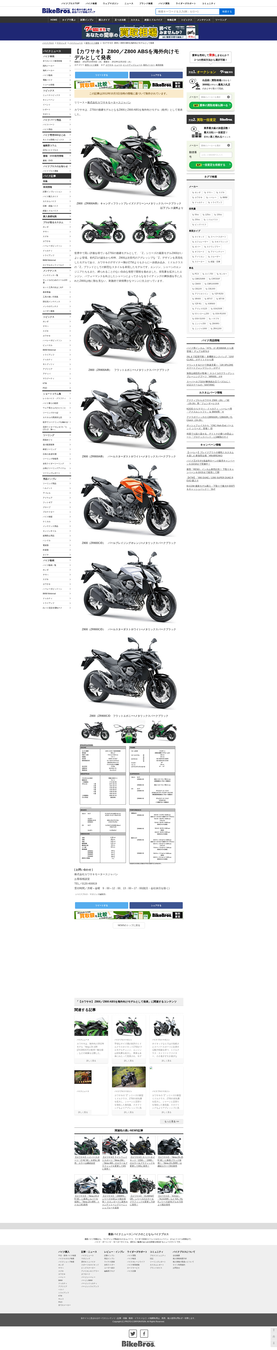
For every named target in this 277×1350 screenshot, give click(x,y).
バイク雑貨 (47, 517)
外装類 (46, 550)
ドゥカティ (47, 251)
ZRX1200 (217, 328)
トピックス (186, 20)
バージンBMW (86, 1280)
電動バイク (47, 80)
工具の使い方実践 (50, 297)
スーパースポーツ (218, 237)
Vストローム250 (202, 314)
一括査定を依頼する (211, 164)
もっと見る (170, 1121)
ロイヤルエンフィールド (53, 265)
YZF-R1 (198, 304)
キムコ (61, 1299)
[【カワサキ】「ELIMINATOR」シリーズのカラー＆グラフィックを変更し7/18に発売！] (142, 1184)
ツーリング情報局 (50, 459)
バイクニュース (76, 43)
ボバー (198, 247)
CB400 (198, 284)
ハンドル (46, 540)
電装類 (46, 545)
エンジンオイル (49, 531)
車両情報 (47, 187)
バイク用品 (47, 129)
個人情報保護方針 (180, 1258)
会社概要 (176, 1255)
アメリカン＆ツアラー (90, 1271)
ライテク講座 (109, 1262)
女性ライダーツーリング (53, 463)
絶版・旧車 (215, 262)
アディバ (46, 374)
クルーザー (215, 257)
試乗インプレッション (52, 192)
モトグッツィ (48, 364)
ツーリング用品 (49, 483)
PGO (45, 388)
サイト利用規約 (179, 1265)
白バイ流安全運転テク (52, 608)
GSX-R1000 (220, 314)
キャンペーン (48, 100)
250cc (197, 219)
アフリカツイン (201, 294)
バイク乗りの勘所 (50, 403)
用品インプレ (50, 479)
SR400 (198, 299)
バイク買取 (164, 3)
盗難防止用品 (48, 536)
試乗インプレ (87, 20)
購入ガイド (104, 20)
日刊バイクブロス (50, 150)
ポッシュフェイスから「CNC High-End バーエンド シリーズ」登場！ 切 (210, 427)
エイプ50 (209, 274)
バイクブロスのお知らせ (55, 166)
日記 (151, 1258)
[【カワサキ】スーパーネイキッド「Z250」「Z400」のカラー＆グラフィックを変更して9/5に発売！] (142, 1145)
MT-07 (210, 299)
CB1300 (211, 289)
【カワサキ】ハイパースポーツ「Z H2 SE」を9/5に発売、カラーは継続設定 (87, 1160)
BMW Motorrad (49, 260)
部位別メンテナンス (51, 301)
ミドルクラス (212, 219)
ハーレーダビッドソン (52, 246)
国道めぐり (47, 440)
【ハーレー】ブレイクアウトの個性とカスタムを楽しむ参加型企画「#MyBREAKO (210, 454)
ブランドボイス (156, 1268)
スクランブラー (213, 247)
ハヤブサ (215, 319)
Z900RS (215, 323)
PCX (197, 274)
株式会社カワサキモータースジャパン (109, 102)
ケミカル (46, 521)
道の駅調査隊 (48, 445)
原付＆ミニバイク (88, 1262)
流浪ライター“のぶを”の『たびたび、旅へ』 (55, 428)
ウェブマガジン (111, 3)
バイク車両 (48, 56)
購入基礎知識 (50, 216)
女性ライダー (109, 1265)
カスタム (135, 20)
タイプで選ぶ (69, 20)
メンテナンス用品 (50, 526)
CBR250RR (200, 279)
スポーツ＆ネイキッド (90, 1265)
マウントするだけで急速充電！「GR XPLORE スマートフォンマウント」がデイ (210, 366)
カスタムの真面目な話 (52, 417)
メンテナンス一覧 (50, 275)
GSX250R (217, 309)
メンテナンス (204, 20)
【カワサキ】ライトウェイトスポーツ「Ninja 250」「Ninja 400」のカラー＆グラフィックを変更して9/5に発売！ (114, 1163)
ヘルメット (47, 488)
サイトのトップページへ (274, 1337)
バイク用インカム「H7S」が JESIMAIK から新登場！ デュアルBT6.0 (210, 350)
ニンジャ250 (200, 323)
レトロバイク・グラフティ (54, 398)
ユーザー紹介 (109, 1268)
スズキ (46, 236)
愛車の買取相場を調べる (211, 105)
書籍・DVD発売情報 (53, 156)
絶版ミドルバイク (154, 20)
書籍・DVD (48, 160)
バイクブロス (48, 43)
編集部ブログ (109, 1271)
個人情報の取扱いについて (183, 1262)
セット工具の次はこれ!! (53, 287)
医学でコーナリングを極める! (55, 422)
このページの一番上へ (274, 1331)
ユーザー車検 (48, 311)
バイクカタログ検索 (66, 1258)
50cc (197, 214)
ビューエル (47, 345)
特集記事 (171, 20)
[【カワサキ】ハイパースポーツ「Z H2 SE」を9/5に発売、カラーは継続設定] (87, 1145)
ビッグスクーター (88, 1268)
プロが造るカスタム (53, 222)
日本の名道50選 (50, 454)
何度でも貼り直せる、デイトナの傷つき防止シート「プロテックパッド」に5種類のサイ (210, 435)
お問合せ (176, 1268)
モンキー (223, 274)
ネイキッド (199, 237)
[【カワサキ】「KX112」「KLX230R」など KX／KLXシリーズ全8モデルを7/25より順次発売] (170, 1184)
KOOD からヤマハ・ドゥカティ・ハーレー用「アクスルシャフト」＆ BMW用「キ (209, 410)
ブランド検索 (146, 3)
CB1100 (198, 289)
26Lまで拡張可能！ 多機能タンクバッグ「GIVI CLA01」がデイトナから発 (210, 358)
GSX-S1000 (200, 319)
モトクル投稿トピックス (53, 140)
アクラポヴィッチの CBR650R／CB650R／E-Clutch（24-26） (210, 419)
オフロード (199, 252)
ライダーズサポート (186, 3)
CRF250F (215, 279)
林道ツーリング (49, 449)
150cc (219, 214)
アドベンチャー (217, 252)
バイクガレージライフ (136, 1262)
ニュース (129, 3)
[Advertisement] (128, 964)
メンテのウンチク (50, 306)
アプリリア (47, 369)
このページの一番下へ (274, 1344)
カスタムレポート (157, 1265)
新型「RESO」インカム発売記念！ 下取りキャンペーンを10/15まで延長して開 (210, 471)
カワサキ (46, 241)
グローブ (46, 507)
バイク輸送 (131, 1258)
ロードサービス (133, 1268)
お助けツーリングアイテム (54, 468)
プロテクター (48, 512)
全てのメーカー (64, 1305)
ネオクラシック (221, 242)
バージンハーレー (88, 1277)
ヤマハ (46, 232)
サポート (46, 114)
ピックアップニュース (132, 65)
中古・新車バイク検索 (67, 1255)
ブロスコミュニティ (158, 1255)
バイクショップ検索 (66, 1262)
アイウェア (47, 498)
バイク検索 (91, 3)
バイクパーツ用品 (52, 120)
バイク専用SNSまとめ (54, 135)
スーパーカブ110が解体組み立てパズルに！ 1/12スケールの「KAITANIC (209, 383)
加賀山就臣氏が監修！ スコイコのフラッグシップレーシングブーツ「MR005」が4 (210, 375)
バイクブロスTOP (70, 3)
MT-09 (221, 299)
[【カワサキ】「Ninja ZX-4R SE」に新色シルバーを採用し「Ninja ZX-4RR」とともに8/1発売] (87, 1184)
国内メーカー (48, 66)
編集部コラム (50, 145)
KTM (45, 383)
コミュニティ (209, 3)
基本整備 (46, 292)
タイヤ (46, 555)
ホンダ (46, 227)
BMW (225, 197)
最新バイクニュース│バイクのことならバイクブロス (138, 1234)
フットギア (47, 502)
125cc (207, 214)
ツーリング (221, 20)
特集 (45, 181)
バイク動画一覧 (49, 565)
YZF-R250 (218, 294)
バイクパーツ (48, 124)
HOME (53, 20)
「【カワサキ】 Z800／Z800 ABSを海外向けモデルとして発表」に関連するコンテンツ (126, 1001)
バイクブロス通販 (50, 171)
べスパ (61, 1289)
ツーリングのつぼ (50, 413)
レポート (46, 109)
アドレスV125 (201, 309)
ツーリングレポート (51, 473)
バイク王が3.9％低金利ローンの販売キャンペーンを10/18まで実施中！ (211, 462)
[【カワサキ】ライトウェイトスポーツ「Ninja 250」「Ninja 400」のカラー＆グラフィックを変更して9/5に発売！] (115, 1145)
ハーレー (212, 197)
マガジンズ (61, 43)
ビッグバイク (200, 224)
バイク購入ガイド (50, 196)
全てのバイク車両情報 (52, 61)
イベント (46, 105)
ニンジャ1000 (201, 328)
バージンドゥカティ (89, 1283)
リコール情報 (48, 85)
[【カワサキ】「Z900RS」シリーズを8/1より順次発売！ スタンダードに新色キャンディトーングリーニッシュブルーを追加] (115, 1184)
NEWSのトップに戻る (129, 925)
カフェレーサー (201, 242)
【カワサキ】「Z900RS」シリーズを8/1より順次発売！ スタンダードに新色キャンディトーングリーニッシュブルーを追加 (115, 1202)
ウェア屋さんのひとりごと (54, 408)
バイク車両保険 (133, 1265)
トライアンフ (48, 255)
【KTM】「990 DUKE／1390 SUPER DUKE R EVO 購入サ (210, 479)
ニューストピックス (51, 95)
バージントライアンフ (90, 1286)
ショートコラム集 (52, 393)
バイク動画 (47, 75)
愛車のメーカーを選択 (210, 97)
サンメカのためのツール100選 (55, 281)
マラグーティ (48, 378)
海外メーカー (48, 70)
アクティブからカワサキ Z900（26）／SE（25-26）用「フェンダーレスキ (208, 402)
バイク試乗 (131, 1271)
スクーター (199, 262)
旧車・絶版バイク (50, 206)
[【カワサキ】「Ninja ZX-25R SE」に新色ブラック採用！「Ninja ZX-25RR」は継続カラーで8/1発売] (170, 1145)
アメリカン (199, 257)
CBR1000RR (213, 284)
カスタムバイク (49, 201)
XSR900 (211, 304)
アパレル (46, 493)
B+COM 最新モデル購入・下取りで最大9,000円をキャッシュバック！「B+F (211, 487)
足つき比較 (120, 20)
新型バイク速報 (92, 43)
